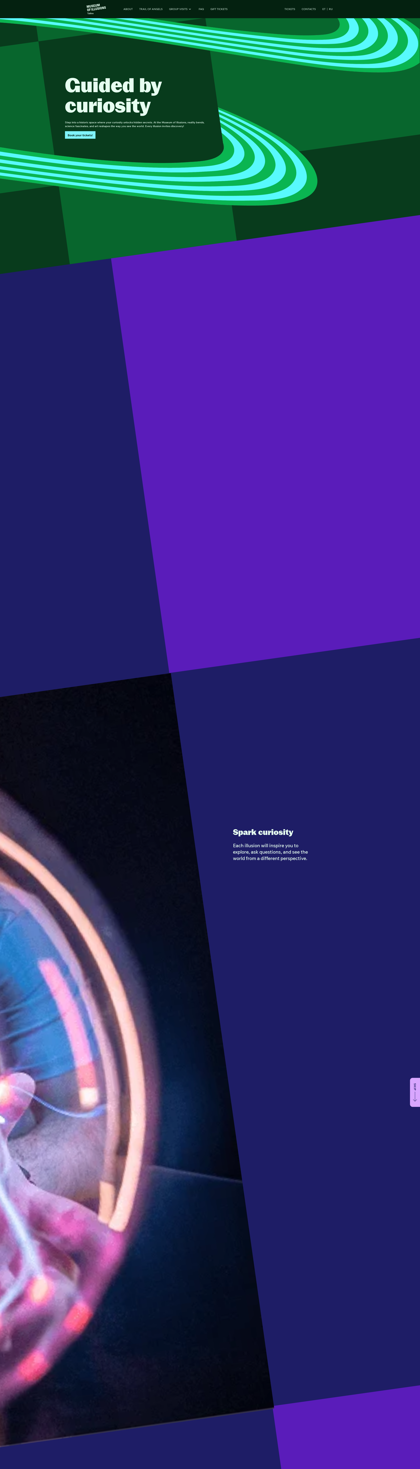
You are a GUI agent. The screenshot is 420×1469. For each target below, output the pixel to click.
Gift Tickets (219, 9)
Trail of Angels (151, 9)
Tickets (289, 9)
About (128, 9)
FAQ (201, 9)
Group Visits (178, 9)
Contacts (309, 9)
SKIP (415, 1086)
